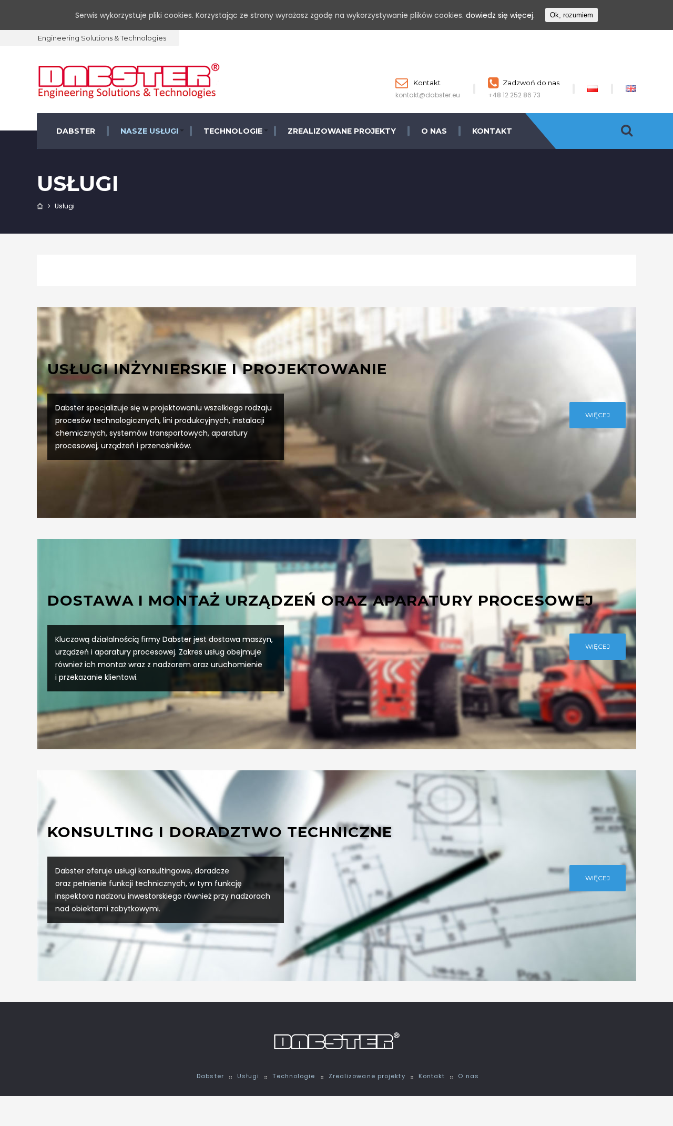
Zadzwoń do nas (531, 82)
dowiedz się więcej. (500, 15)
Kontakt (426, 82)
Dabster (75, 131)
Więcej (597, 415)
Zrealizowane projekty (342, 131)
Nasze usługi (149, 131)
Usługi (248, 1076)
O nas (434, 131)
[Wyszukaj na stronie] (626, 131)
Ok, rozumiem (571, 15)
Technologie (232, 131)
